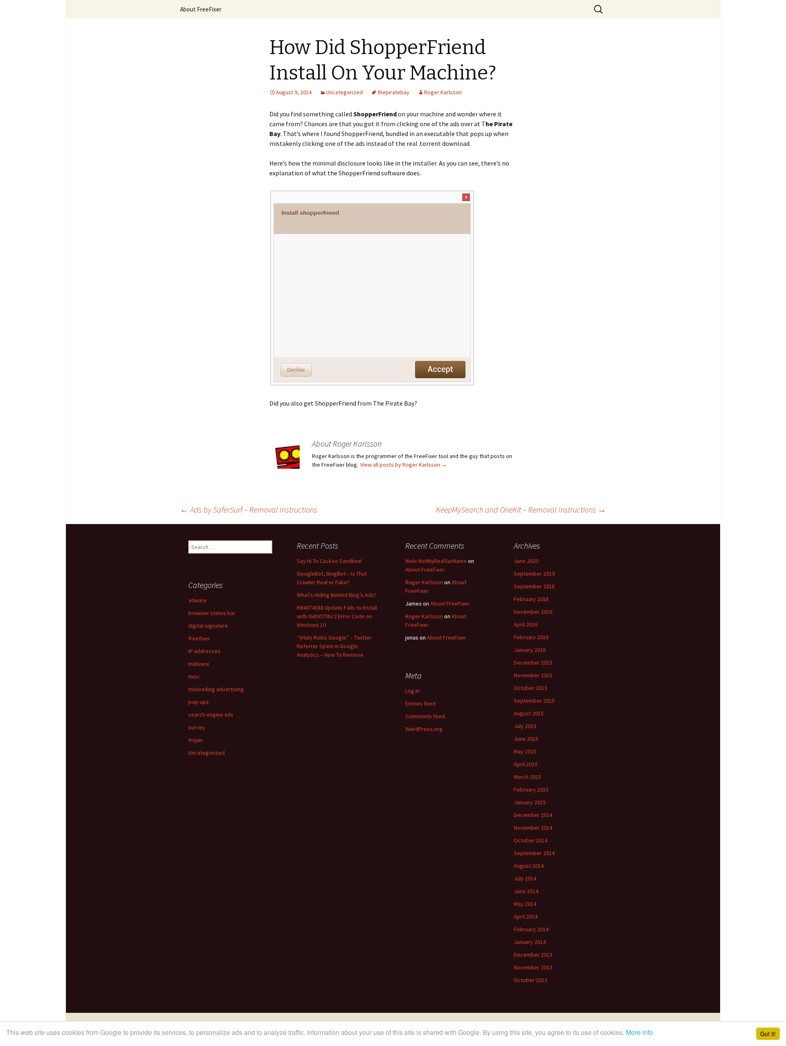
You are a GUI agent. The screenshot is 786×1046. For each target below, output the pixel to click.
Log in (412, 690)
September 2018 (534, 586)
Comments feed (425, 716)
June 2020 (526, 561)
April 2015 (526, 764)
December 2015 (533, 662)
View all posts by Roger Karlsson (403, 464)
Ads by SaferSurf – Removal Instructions (248, 509)
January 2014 (530, 942)
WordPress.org (424, 729)
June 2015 (526, 738)
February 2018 (531, 599)
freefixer (199, 638)
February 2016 (531, 637)
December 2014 (533, 815)
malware (198, 663)
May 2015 (525, 751)
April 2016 (526, 624)
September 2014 (534, 853)
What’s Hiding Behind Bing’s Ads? (337, 595)
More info (639, 1032)
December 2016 (533, 611)
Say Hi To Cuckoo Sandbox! (329, 561)
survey (196, 727)
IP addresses (204, 651)
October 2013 (530, 980)
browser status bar (211, 613)
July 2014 (525, 878)
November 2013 (533, 967)
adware (197, 600)
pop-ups (198, 702)
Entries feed (420, 703)
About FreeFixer (200, 9)
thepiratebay (393, 92)
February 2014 (531, 929)
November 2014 (533, 827)
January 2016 (530, 649)
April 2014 (526, 916)
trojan (195, 740)
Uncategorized (344, 92)
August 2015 (529, 713)
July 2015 (525, 726)
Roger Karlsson (443, 92)
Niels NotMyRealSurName (436, 561)
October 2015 (530, 688)
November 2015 (533, 675)
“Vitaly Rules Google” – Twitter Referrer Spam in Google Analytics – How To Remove (334, 646)
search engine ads (210, 714)
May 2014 (525, 904)
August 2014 (529, 865)
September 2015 (534, 700)
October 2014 (530, 840)
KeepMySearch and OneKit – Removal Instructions (521, 509)
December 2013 (533, 954)
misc (194, 676)
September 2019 (534, 573)
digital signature (208, 625)
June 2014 (526, 891)
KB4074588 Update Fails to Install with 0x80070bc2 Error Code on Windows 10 (337, 616)
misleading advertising (216, 689)
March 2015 (527, 777)
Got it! (768, 1034)
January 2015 (530, 802)
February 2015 (531, 789)
